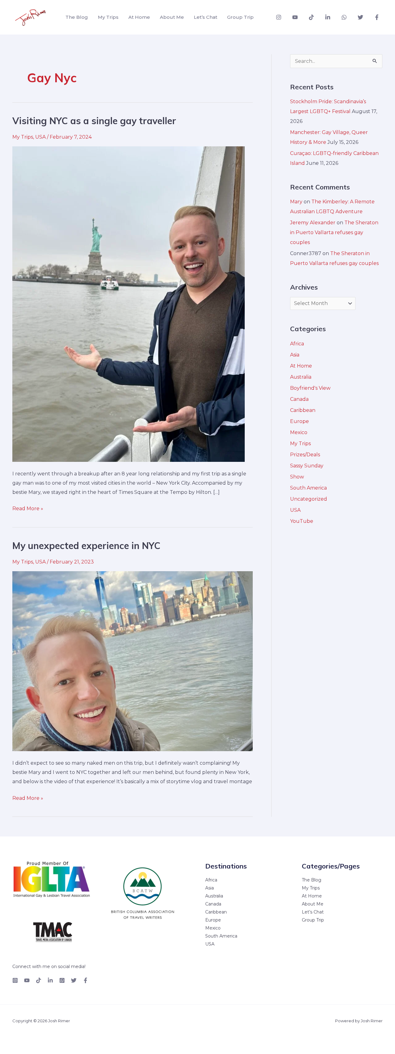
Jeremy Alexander (312, 223)
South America (308, 488)
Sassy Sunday (306, 466)
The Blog (76, 17)
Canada (299, 399)
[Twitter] (360, 17)
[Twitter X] (74, 980)
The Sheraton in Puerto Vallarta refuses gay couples (334, 232)
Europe (299, 421)
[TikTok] (311, 17)
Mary (296, 202)
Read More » (27, 507)
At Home (139, 17)
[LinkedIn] (50, 980)
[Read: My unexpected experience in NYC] (132, 661)
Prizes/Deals (305, 455)
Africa (297, 344)
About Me (172, 17)
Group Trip (240, 17)
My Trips (108, 17)
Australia (300, 377)
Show (297, 477)
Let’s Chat (205, 17)
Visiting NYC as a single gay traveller (94, 121)
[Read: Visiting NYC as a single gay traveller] (128, 304)
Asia (294, 355)
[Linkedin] (328, 17)
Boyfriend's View (310, 388)
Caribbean (302, 410)
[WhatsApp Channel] (344, 17)
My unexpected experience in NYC (86, 545)
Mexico (298, 432)
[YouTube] (295, 17)
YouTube (301, 521)
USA (40, 137)
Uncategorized (308, 499)
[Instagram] (279, 17)
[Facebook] (377, 17)
